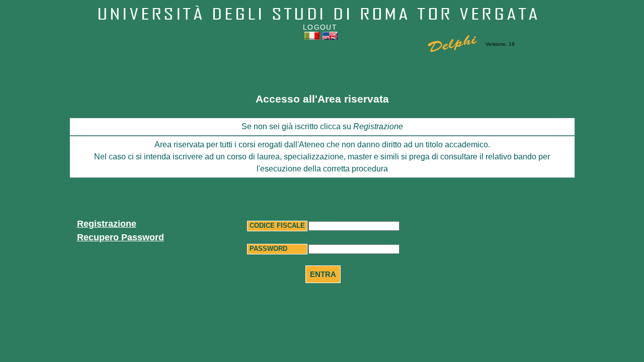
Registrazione (106, 224)
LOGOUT (320, 27)
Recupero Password (120, 237)
